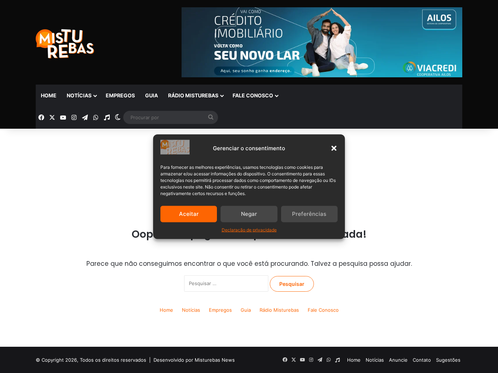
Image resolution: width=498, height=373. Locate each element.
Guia (151, 95)
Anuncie (398, 360)
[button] (334, 148)
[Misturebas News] (65, 43)
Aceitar (189, 213)
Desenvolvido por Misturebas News (194, 360)
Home (49, 95)
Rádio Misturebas (193, 95)
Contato (422, 360)
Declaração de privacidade (249, 229)
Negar (249, 213)
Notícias (79, 95)
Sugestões (448, 360)
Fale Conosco (253, 95)
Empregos (120, 95)
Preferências (309, 213)
